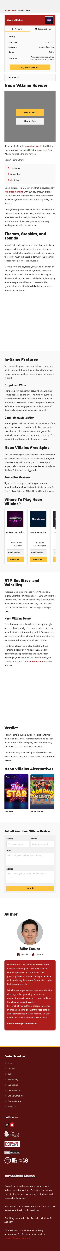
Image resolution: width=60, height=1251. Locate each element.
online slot (33, 146)
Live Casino (13, 1085)
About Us (12, 1106)
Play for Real (30, 112)
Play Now (14, 559)
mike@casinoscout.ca (26, 1023)
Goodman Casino (38, 532)
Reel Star (8, 811)
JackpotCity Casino (15, 532)
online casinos (36, 661)
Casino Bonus (14, 1090)
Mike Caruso (30, 949)
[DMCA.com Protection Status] (12, 1153)
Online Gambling (16, 1095)
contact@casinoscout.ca (17, 1238)
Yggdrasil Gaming (13, 191)
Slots (14, 10)
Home (7, 10)
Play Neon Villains (29, 67)
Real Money (13, 1079)
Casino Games (14, 1101)
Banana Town (36, 811)
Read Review (14, 552)
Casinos (11, 1068)
